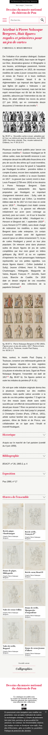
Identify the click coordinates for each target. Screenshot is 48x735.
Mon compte (20, 5)
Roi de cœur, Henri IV (34, 572)
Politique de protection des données (17, 731)
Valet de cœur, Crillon (12, 610)
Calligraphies (24, 669)
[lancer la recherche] (42, 20)
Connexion (28, 5)
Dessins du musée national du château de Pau (24, 11)
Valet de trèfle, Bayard (9, 647)
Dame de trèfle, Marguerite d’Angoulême (32, 610)
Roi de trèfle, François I (30, 533)
